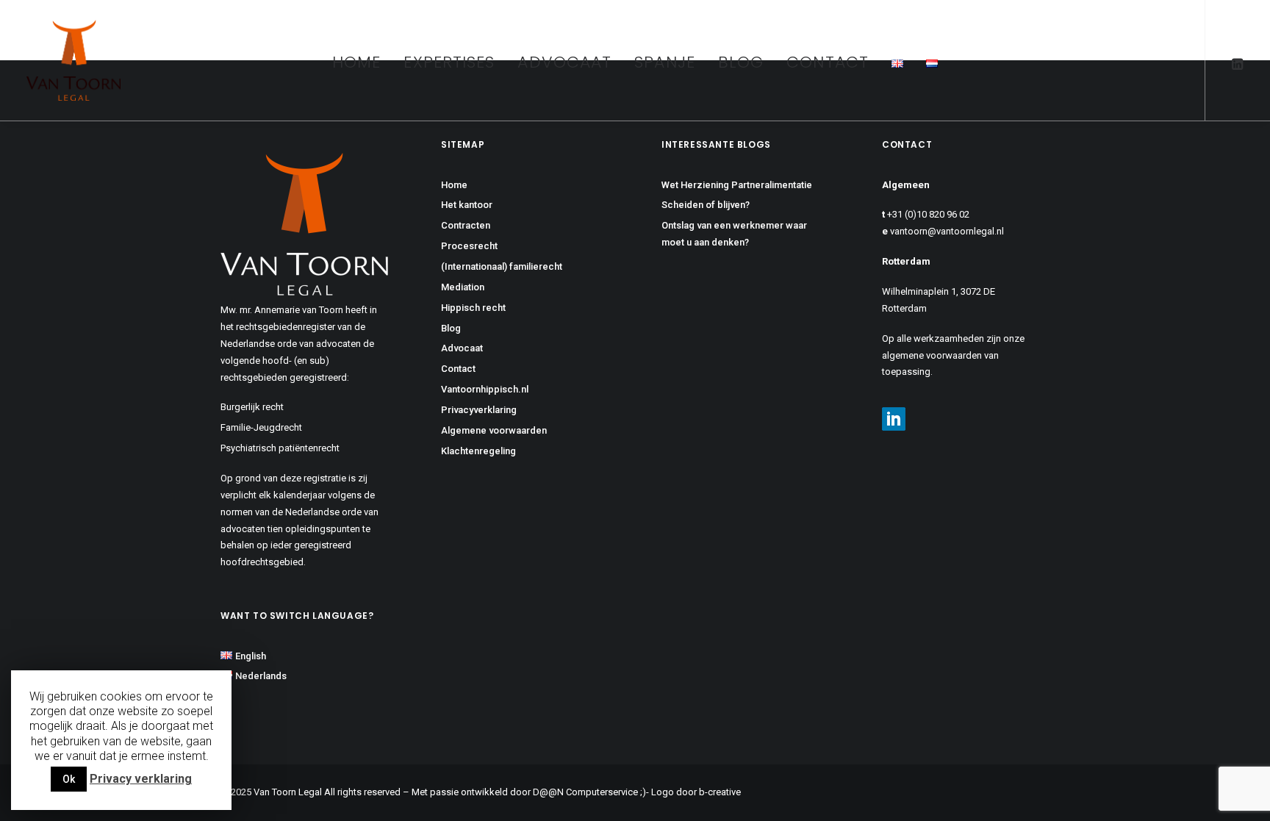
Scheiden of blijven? (705, 204)
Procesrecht (469, 245)
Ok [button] (68, 779)
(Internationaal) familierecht (501, 266)
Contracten (465, 225)
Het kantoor (466, 204)
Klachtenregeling (478, 450)
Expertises (449, 62)
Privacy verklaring (141, 779)
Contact (827, 62)
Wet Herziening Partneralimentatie (736, 184)
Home (356, 62)
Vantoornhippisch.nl (484, 389)
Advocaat (564, 62)
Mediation (462, 287)
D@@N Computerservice (585, 791)
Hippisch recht (473, 307)
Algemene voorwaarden (494, 430)
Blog (741, 62)
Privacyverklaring (479, 409)
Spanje (664, 62)
